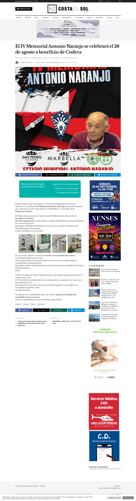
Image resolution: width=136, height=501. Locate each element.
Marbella (27, 17)
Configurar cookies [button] (114, 498)
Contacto (35, 1)
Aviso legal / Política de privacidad (23, 1)
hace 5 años (40, 62)
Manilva (89, 17)
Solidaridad (40, 304)
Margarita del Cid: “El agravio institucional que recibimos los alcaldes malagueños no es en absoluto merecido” (109, 293)
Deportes (50, 62)
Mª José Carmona (27, 62)
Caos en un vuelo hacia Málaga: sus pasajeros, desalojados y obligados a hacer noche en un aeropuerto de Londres (110, 306)
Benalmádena (67, 17)
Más (117, 17)
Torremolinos (79, 17)
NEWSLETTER (24, 9)
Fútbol (33, 304)
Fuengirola (45, 17)
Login (101, 1)
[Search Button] (119, 1)
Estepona (55, 17)
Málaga (18, 17)
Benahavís (99, 17)
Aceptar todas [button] (128, 498)
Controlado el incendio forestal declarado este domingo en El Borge (109, 316)
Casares (109, 17)
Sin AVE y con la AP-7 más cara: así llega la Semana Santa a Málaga (110, 281)
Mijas (36, 17)
